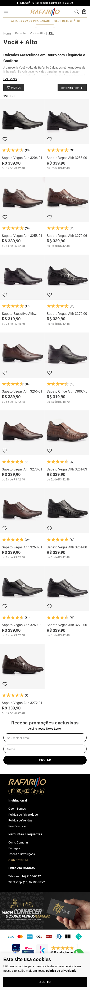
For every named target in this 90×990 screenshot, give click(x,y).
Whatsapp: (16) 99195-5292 (26, 882)
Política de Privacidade (23, 814)
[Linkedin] (42, 791)
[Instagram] (19, 791)
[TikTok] (34, 791)
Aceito (45, 982)
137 (51, 33)
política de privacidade (61, 970)
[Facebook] (11, 791)
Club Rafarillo (18, 860)
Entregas (14, 848)
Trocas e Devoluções (21, 854)
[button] (14, 88)
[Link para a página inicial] (8, 33)
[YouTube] (26, 791)
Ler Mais (10, 79)
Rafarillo (20, 33)
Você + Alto (37, 33)
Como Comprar (18, 842)
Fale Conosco (17, 826)
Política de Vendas (20, 820)
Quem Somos (17, 808)
